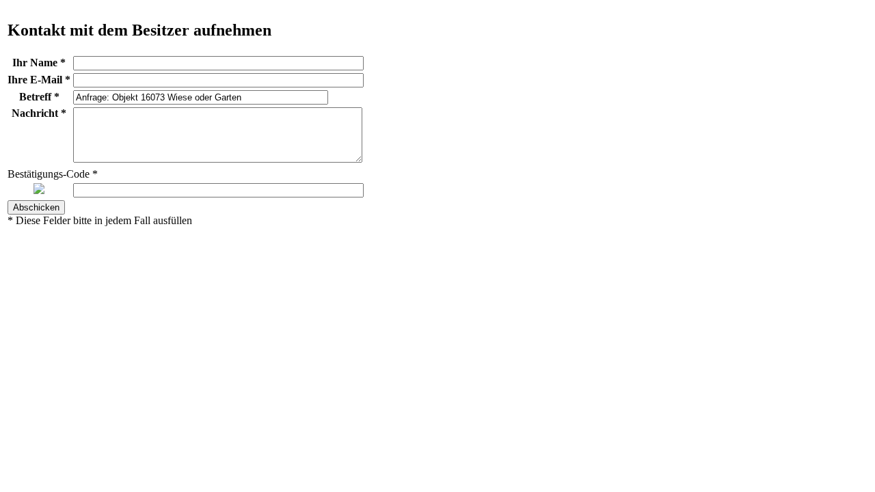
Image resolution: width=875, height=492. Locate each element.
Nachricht (39, 113)
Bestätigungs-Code (53, 174)
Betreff (39, 96)
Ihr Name (39, 62)
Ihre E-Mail (39, 79)
